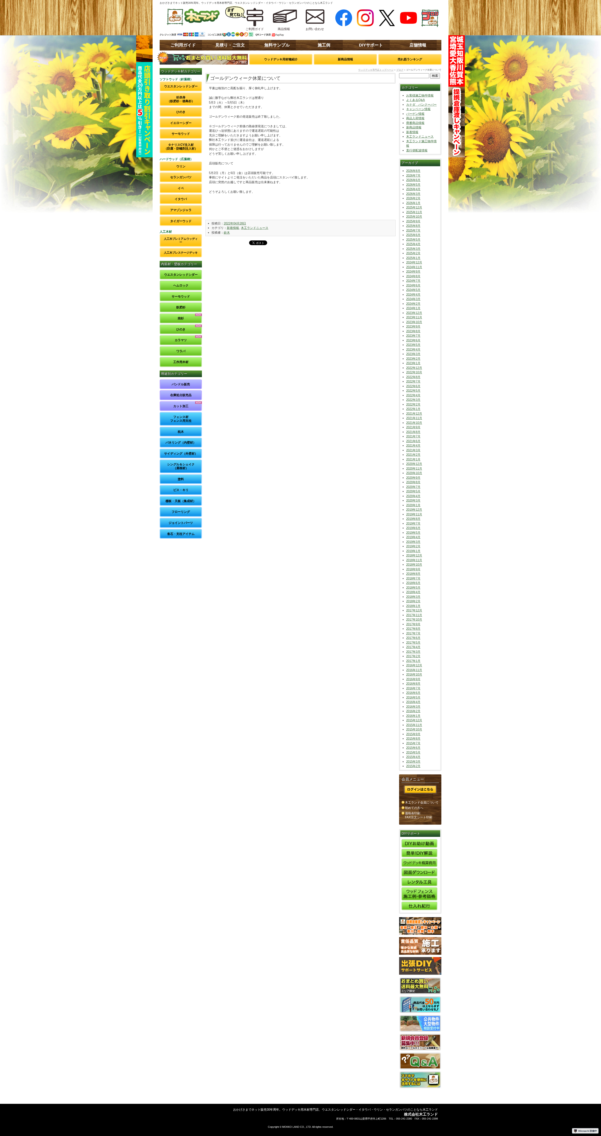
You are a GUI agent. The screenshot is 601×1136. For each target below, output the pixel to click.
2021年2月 (413, 454)
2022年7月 (413, 381)
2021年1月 (413, 459)
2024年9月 (413, 271)
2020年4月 (413, 496)
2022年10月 (414, 372)
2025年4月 (413, 244)
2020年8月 (413, 482)
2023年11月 (414, 317)
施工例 (324, 45)
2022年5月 (413, 390)
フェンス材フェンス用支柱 (181, 418)
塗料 (181, 479)
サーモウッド (181, 133)
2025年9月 (413, 221)
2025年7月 (413, 230)
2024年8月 (413, 276)
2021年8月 (413, 432)
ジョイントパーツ (181, 523)
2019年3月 (413, 542)
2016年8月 (413, 683)
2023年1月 (413, 363)
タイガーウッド (181, 221)
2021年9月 (413, 427)
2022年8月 (413, 377)
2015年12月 (414, 720)
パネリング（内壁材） (181, 442)
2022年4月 (413, 395)
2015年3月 (413, 761)
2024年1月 (413, 308)
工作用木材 (181, 362)
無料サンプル (277, 45)
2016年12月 (414, 665)
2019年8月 (413, 519)
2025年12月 (414, 207)
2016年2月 (413, 711)
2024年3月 (413, 299)
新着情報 (233, 228)
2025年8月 (413, 226)
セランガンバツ (181, 177)
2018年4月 (413, 592)
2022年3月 (413, 400)
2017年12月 (414, 610)
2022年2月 (413, 404)
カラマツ (181, 340)
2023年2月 (413, 358)
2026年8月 (413, 171)
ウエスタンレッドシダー (181, 86)
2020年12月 (414, 464)
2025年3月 (413, 249)
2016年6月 (413, 693)
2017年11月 (414, 615)
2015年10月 (414, 729)
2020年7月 (413, 487)
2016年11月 (414, 670)
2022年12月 (414, 368)
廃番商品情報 (415, 123)
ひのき (180, 112)
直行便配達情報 (417, 150)
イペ (181, 188)
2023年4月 (413, 349)
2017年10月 (414, 619)
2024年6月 (413, 285)
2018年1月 (413, 606)
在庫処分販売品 (181, 395)
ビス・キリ (181, 490)
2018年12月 (414, 555)
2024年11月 (414, 267)
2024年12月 (414, 262)
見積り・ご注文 (230, 45)
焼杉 (181, 318)
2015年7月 (413, 743)
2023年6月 (413, 340)
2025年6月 (413, 235)
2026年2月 (413, 198)
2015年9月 (413, 734)
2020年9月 (413, 477)
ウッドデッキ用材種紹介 (281, 59)
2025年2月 (413, 253)
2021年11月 (414, 418)
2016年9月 (413, 679)
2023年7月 (413, 335)
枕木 (181, 431)
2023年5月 (413, 345)
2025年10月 (414, 216)
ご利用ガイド (183, 45)
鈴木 (227, 232)
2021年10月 (414, 423)
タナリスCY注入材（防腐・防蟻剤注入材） (181, 146)
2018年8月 (413, 574)
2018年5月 (413, 587)
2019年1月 (413, 551)
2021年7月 (413, 436)
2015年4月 (413, 757)
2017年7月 (413, 633)
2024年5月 (413, 290)
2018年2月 (413, 601)
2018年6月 (413, 583)
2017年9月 (413, 624)
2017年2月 (413, 656)
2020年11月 (414, 468)
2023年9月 (413, 326)
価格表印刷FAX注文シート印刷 (418, 815)
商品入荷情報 (415, 118)
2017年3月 (413, 651)
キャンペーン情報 (418, 109)
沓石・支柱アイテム (181, 534)
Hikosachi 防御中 (587, 1130)
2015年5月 (413, 752)
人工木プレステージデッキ (181, 252)
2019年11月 (414, 514)
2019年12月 (414, 509)
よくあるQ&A (415, 100)
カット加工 (181, 406)
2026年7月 (413, 175)
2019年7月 (413, 523)
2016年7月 (413, 688)
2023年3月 (413, 354)
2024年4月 (413, 294)
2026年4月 (413, 189)
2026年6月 (413, 180)
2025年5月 (413, 239)
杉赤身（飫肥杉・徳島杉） (181, 99)
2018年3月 (413, 597)
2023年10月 (414, 322)
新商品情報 (345, 59)
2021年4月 (413, 445)
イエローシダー (181, 123)
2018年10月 (414, 564)
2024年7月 (413, 280)
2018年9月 (413, 569)
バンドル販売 (181, 384)
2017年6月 (413, 638)
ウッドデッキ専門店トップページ (375, 70)
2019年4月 (413, 537)
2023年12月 (414, 313)
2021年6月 (413, 441)
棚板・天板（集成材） (181, 501)
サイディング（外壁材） (181, 453)
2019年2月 (413, 546)
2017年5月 (413, 642)
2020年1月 (413, 505)
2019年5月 (413, 532)
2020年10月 (414, 473)
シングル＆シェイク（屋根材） (181, 466)
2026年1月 (413, 203)
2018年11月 (414, 560)
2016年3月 (413, 706)
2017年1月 (413, 661)
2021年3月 (413, 450)
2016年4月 (413, 702)
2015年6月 (413, 748)
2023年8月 (413, 331)
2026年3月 (413, 194)
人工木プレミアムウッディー (181, 240)
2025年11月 (414, 212)
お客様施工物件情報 (420, 95)
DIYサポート (371, 45)
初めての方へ (414, 808)
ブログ (399, 70)
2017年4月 (413, 647)
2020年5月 (413, 491)
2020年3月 (413, 500)
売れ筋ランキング (410, 59)
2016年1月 (413, 716)
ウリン (180, 166)
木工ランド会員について (422, 802)
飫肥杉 (180, 307)
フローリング (181, 512)
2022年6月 (413, 386)
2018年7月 (413, 578)
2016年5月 (413, 697)
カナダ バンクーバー (421, 104)
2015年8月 (413, 738)
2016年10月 (414, 674)
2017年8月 (413, 628)
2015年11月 (414, 725)
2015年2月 (413, 766)
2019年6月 (413, 528)
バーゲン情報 (415, 114)
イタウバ (181, 199)
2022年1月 (413, 409)
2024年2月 (413, 303)
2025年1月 (413, 258)
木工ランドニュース (254, 228)
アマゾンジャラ (181, 210)
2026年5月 (413, 184)
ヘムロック (181, 285)
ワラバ (180, 351)
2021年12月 (414, 413)
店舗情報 (417, 45)
